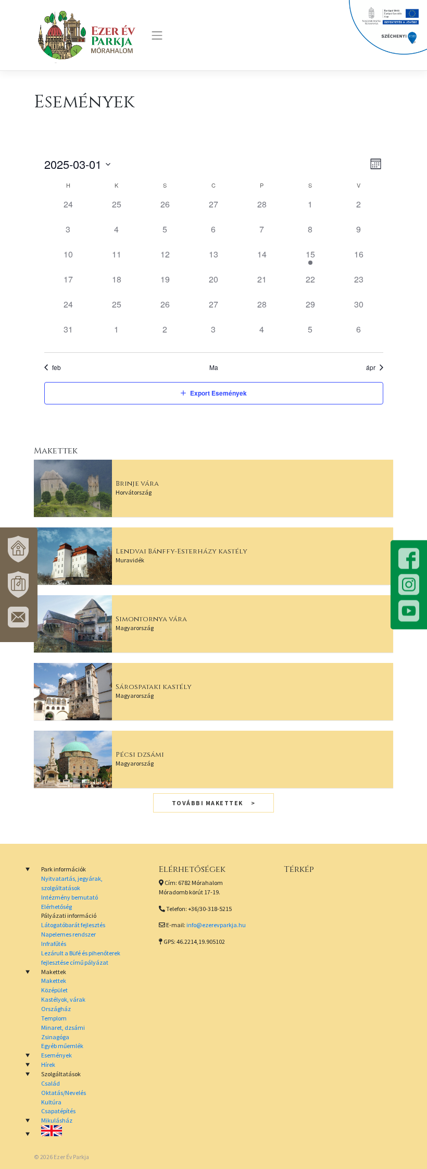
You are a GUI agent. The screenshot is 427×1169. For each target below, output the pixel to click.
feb (56, 367)
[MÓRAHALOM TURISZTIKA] (19, 584)
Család (50, 1083)
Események (56, 1055)
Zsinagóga (55, 1037)
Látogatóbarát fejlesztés (73, 925)
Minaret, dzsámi (63, 1027)
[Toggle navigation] (157, 35)
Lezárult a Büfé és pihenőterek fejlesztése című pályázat (80, 957)
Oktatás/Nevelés (63, 1093)
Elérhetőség (56, 906)
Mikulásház (56, 1120)
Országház (56, 1009)
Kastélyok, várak (63, 999)
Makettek (53, 981)
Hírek (48, 1064)
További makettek (207, 803)
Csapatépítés (58, 1111)
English (88, 1130)
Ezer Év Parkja (71, 1157)
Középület (54, 990)
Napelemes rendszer (68, 934)
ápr (370, 367)
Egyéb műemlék (62, 1046)
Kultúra (51, 1102)
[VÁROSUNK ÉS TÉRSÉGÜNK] (19, 549)
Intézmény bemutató (69, 897)
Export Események (218, 393)
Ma (213, 367)
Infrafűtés (53, 943)
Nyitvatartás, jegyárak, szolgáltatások (72, 883)
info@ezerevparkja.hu (216, 925)
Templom (54, 1018)
